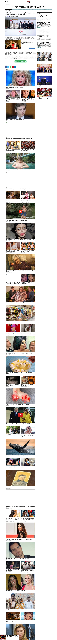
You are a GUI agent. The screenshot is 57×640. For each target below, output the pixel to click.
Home (6, 10)
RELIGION (44, 6)
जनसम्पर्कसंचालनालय (23, 7)
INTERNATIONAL (21, 6)
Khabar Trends (8, 16)
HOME (12, 6)
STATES (40, 6)
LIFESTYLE (35, 6)
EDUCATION (39, 7)
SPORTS (31, 6)
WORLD (35, 7)
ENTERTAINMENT (29, 7)
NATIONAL (16, 6)
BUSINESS (27, 6)
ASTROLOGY (18, 7)
